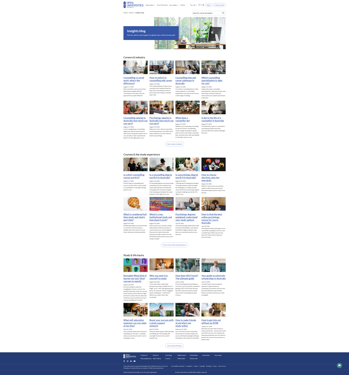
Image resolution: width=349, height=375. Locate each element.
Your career (218, 355)
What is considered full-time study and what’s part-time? (135, 217)
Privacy (215, 366)
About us (155, 355)
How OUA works (162, 5)
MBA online (181, 358)
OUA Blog (168, 355)
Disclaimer (209, 366)
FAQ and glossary (146, 358)
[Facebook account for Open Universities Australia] (124, 361)
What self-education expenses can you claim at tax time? (134, 323)
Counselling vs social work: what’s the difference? (133, 80)
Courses (167, 358)
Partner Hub (194, 358)
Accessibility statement (178, 366)
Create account (219, 5)
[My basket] (203, 5)
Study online (149, 5)
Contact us (144, 355)
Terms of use (222, 366)
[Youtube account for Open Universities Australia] (134, 361)
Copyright (202, 366)
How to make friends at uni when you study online (185, 323)
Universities (206, 355)
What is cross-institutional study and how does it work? (160, 217)
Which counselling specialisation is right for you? (211, 80)
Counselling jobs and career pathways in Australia (185, 80)
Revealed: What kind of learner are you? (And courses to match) (135, 278)
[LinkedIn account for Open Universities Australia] (131, 361)
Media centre (181, 355)
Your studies (173, 5)
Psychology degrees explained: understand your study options (186, 217)
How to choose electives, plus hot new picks (210, 177)
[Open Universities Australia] (133, 7)
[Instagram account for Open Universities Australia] (127, 361)
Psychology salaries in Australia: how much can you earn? (161, 121)
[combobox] (209, 13)
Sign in (209, 5)
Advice (183, 5)
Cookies (195, 366)
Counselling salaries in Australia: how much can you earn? (135, 121)
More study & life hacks (174, 346)
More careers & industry (174, 144)
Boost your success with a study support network (161, 323)
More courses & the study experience (174, 245)
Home (125, 12)
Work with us (157, 358)
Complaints (189, 366)
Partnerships (194, 355)
